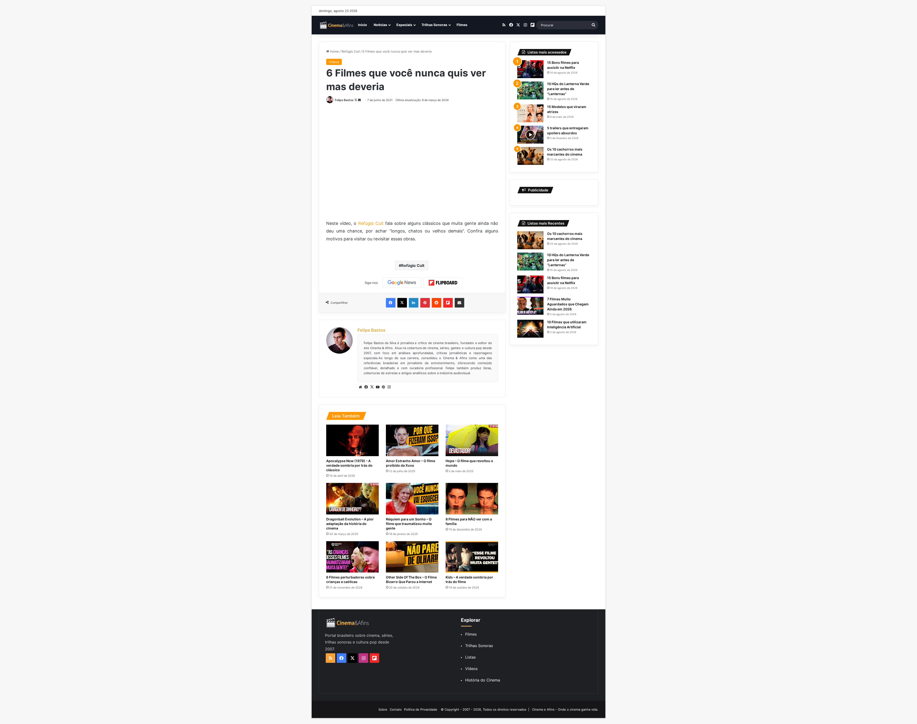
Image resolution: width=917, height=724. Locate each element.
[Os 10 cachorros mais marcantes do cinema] (530, 156)
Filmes (462, 25)
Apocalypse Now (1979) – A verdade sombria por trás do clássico (349, 465)
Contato (396, 709)
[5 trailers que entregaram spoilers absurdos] (530, 135)
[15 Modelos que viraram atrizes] (530, 113)
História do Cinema (482, 680)
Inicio (362, 25)
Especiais (404, 25)
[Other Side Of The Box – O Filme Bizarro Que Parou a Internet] (412, 557)
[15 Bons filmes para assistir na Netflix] (530, 69)
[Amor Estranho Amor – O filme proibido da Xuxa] (412, 440)
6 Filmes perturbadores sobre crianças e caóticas (350, 579)
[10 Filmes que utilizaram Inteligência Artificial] (530, 329)
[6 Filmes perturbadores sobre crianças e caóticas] (352, 557)
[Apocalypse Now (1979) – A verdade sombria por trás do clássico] (352, 440)
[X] (372, 387)
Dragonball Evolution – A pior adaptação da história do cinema (350, 523)
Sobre (383, 709)
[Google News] (402, 282)
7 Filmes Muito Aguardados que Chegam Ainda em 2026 (568, 304)
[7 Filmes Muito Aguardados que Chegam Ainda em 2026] (530, 306)
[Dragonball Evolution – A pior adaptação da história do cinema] (352, 498)
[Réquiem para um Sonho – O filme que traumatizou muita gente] (412, 498)
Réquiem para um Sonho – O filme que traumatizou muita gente (409, 523)
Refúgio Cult (350, 51)
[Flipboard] (443, 282)
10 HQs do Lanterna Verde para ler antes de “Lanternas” (568, 89)
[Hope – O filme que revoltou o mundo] (472, 440)
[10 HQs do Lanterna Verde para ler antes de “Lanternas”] (530, 90)
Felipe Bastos (344, 100)
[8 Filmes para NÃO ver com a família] (472, 498)
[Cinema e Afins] (337, 25)
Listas (470, 657)
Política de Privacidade (420, 709)
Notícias (380, 25)
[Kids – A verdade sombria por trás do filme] (472, 557)
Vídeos (334, 62)
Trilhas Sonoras (434, 25)
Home (334, 51)
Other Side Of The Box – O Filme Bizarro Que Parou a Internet (411, 579)
